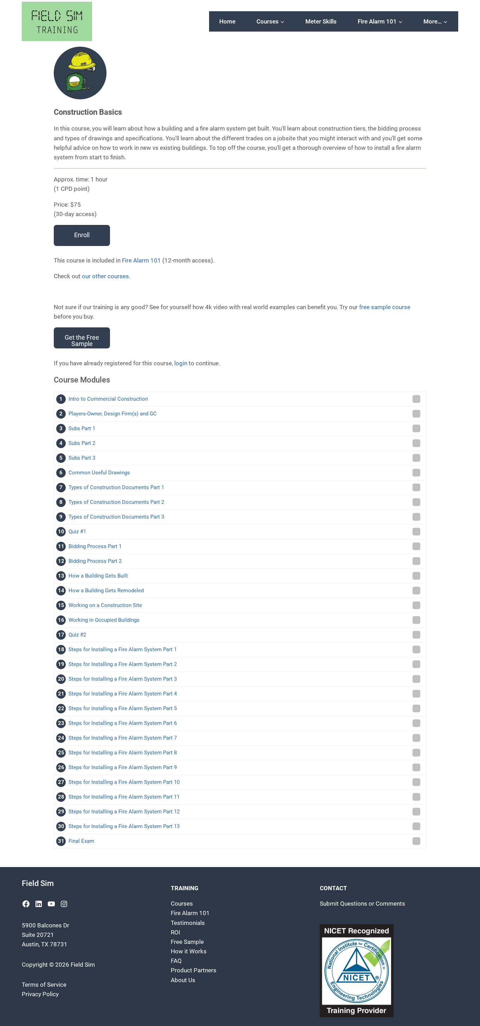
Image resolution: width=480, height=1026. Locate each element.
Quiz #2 (77, 635)
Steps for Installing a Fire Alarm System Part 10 (124, 782)
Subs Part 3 (82, 458)
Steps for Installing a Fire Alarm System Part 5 (123, 708)
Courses (182, 903)
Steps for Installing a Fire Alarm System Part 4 (123, 694)
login (180, 363)
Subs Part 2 (82, 443)
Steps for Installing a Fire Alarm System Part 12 (124, 811)
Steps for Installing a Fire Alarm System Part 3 (123, 679)
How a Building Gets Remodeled (106, 590)
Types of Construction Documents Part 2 (116, 502)
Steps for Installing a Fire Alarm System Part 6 (123, 723)
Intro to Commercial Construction (108, 399)
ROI (175, 932)
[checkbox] (416, 399)
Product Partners (193, 970)
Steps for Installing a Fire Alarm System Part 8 (123, 752)
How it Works (189, 951)
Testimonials (188, 922)
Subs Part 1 (82, 428)
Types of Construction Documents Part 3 (116, 517)
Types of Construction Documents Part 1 (116, 487)
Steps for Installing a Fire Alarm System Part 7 (123, 738)
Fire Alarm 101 (141, 260)
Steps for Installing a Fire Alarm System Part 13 (124, 826)
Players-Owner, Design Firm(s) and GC (113, 414)
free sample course (384, 307)
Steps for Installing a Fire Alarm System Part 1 (123, 649)
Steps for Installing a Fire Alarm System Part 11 (124, 797)
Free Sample (187, 941)
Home (227, 21)
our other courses (105, 276)
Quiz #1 (77, 531)
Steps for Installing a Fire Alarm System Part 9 (123, 767)
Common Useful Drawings (99, 472)
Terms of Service (44, 984)
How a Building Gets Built (98, 576)
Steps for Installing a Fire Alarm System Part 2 (123, 664)
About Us (183, 980)
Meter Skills (321, 21)
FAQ (176, 960)
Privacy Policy (40, 994)
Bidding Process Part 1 (95, 546)
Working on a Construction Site (105, 605)
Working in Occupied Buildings (104, 620)
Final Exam (81, 841)
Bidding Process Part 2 (95, 561)
